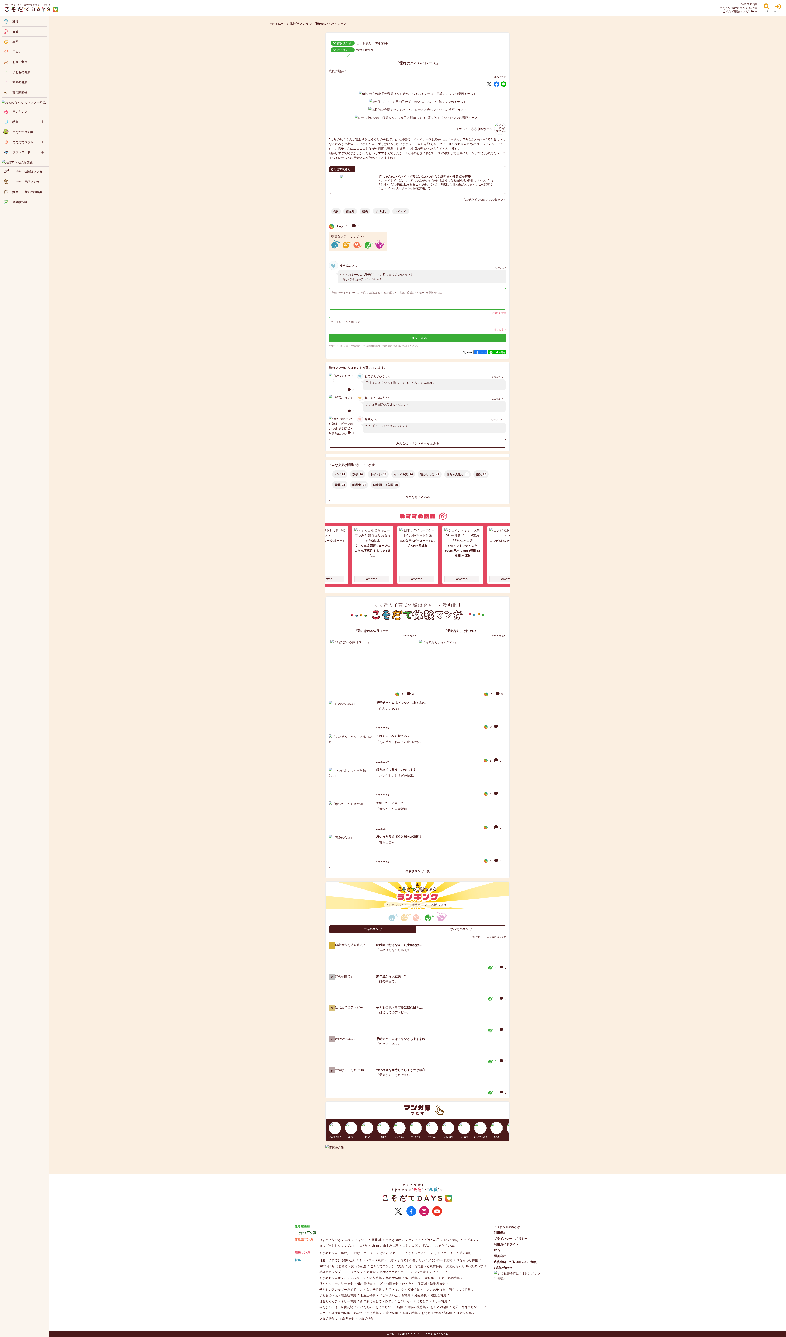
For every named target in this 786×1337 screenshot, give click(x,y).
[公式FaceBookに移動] (411, 1211)
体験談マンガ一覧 (417, 871)
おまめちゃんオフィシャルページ (342, 1278)
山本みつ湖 (391, 1245)
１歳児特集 (347, 1319)
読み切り (466, 1253)
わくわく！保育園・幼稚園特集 (424, 1283)
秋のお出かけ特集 (366, 1313)
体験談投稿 (302, 1226)
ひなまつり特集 (467, 1260)
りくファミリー (445, 1253)
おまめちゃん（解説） (335, 1253)
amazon (326, 579)
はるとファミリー (392, 1253)
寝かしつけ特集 (460, 1289)
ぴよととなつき (330, 1240)
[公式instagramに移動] (424, 1211)
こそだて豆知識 (305, 1233)
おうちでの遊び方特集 (437, 1313)
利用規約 (500, 1232)
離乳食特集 (394, 1278)
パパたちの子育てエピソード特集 (380, 1307)
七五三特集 (368, 1295)
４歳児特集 (410, 1313)
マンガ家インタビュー (429, 1272)
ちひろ (363, 1245)
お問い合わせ (503, 1267)
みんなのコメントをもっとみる (417, 443)
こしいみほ (410, 1245)
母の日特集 (365, 1283)
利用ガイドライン (506, 1244)
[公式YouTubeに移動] (437, 1211)
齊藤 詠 (377, 1240)
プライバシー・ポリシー (511, 1238)
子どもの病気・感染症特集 (338, 1295)
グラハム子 (433, 1240)
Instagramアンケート (395, 1272)
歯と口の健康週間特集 (335, 1313)
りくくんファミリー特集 (336, 1283)
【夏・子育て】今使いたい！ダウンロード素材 (352, 1260)
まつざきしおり (330, 1245)
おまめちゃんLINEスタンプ (465, 1266)
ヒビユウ (470, 1240)
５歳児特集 (391, 1313)
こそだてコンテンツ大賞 (387, 1266)
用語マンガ (302, 1252)
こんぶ (350, 1245)
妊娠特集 (421, 1295)
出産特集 (428, 1278)
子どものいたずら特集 (395, 1295)
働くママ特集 (439, 1307)
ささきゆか (394, 1240)
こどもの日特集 (388, 1283)
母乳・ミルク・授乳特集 (403, 1289)
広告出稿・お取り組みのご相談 (515, 1262)
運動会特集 (439, 1295)
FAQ (497, 1250)
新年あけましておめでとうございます (386, 1301)
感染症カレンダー (332, 1272)
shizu (376, 1245)
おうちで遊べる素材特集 (425, 1266)
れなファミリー (365, 1253)
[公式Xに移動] (398, 1211)
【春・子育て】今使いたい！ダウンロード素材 (420, 1260)
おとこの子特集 (435, 1289)
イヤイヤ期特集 (449, 1278)
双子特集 (411, 1278)
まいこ (363, 1240)
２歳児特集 (327, 1319)
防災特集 (376, 1278)
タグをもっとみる (417, 497)
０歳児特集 (366, 1319)
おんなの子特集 (371, 1289)
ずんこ (427, 1245)
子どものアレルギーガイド (338, 1289)
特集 (298, 1260)
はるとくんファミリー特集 (338, 1301)
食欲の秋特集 (417, 1307)
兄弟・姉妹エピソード (468, 1307)
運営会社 (500, 1256)
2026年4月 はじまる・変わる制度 (343, 1266)
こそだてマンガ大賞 (362, 1272)
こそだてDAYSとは (507, 1227)
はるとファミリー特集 (432, 1301)
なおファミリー (419, 1253)
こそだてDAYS (275, 24)
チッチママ (413, 1240)
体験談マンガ (299, 24)
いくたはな (452, 1240)
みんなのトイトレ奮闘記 (336, 1307)
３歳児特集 (464, 1313)
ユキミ (350, 1240)
